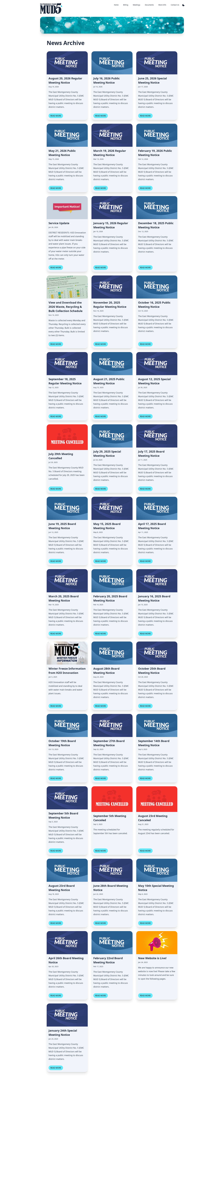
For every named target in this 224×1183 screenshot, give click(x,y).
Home (116, 5)
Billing (125, 5)
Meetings (136, 5)
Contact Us (175, 5)
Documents (149, 5)
